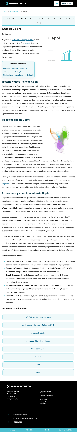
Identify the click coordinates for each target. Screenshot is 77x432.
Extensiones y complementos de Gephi (18, 75)
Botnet (38, 372)
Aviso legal (11, 430)
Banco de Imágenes (38, 349)
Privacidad (29, 430)
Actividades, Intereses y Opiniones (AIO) (38, 325)
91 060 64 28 (17, 422)
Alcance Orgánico (38, 333)
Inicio (5, 11)
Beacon (38, 357)
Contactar (66, 3)
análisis (28, 43)
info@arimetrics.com (20, 415)
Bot (38, 364)
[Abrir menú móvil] (57, 3)
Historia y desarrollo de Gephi (15, 68)
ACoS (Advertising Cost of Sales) (38, 317)
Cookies (47, 430)
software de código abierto (22, 40)
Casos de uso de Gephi (12, 72)
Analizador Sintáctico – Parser (38, 341)
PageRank (6, 183)
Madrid (34, 418)
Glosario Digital (15, 11)
